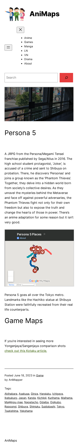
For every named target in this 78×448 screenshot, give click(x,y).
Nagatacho (31, 402)
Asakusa (24, 393)
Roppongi (10, 406)
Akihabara (11, 393)
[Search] (66, 77)
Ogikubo (55, 402)
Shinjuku (35, 406)
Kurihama (53, 397)
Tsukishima (11, 410)
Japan (22, 397)
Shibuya (23, 406)
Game (40, 375)
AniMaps (45, 14)
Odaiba (44, 402)
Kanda (32, 397)
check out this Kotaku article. (26, 351)
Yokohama (26, 410)
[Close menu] (20, 30)
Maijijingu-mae (14, 402)
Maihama (66, 397)
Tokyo (60, 406)
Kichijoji (41, 397)
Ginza (34, 393)
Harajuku (45, 393)
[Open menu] (8, 47)
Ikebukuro (11, 397)
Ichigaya (57, 393)
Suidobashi (48, 406)
